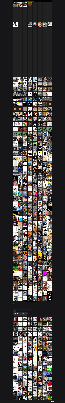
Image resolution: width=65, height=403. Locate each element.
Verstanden (52, 401)
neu (18, 1)
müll (22, 1)
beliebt (20, 1)
